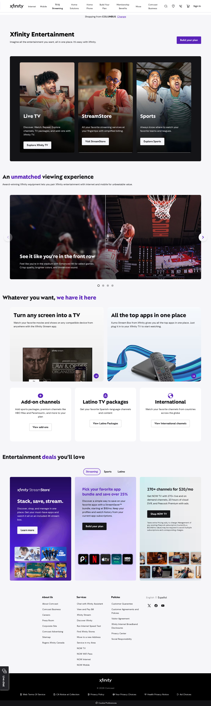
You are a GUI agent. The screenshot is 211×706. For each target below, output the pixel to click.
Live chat (3, 681)
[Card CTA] (57, 344)
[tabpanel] (105, 530)
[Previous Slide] (8, 237)
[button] (98, 286)
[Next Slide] (203, 237)
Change (121, 16)
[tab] (92, 471)
